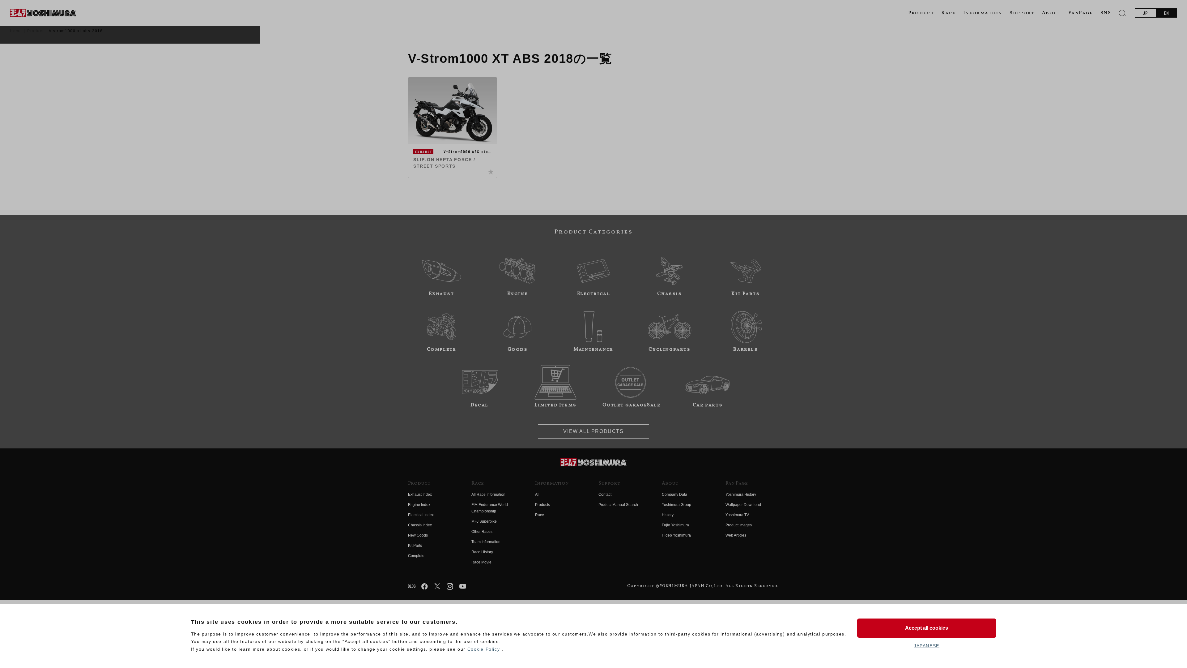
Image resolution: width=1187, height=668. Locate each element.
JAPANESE (926, 645)
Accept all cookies (926, 628)
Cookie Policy (483, 649)
